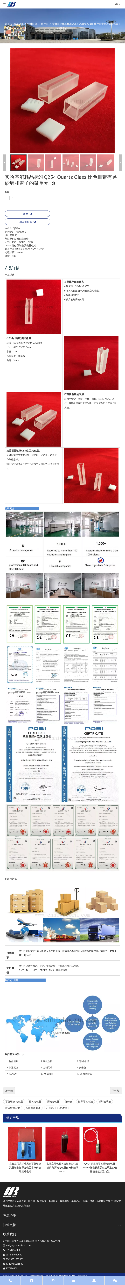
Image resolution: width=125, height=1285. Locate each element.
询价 (25, 214)
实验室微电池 (33, 1107)
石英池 (50, 1107)
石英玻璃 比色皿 (14, 1101)
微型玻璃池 (105, 1101)
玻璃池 (63, 1107)
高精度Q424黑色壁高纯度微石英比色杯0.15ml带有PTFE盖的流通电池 (101, 1167)
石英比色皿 (35, 1101)
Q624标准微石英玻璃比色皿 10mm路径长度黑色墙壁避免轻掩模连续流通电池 (64, 1167)
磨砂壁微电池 (12, 1107)
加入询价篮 (25, 222)
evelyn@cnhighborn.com (18, 1245)
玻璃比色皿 (53, 1101)
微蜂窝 (68, 1101)
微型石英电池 (85, 1101)
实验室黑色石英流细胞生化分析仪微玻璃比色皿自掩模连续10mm (26, 1167)
